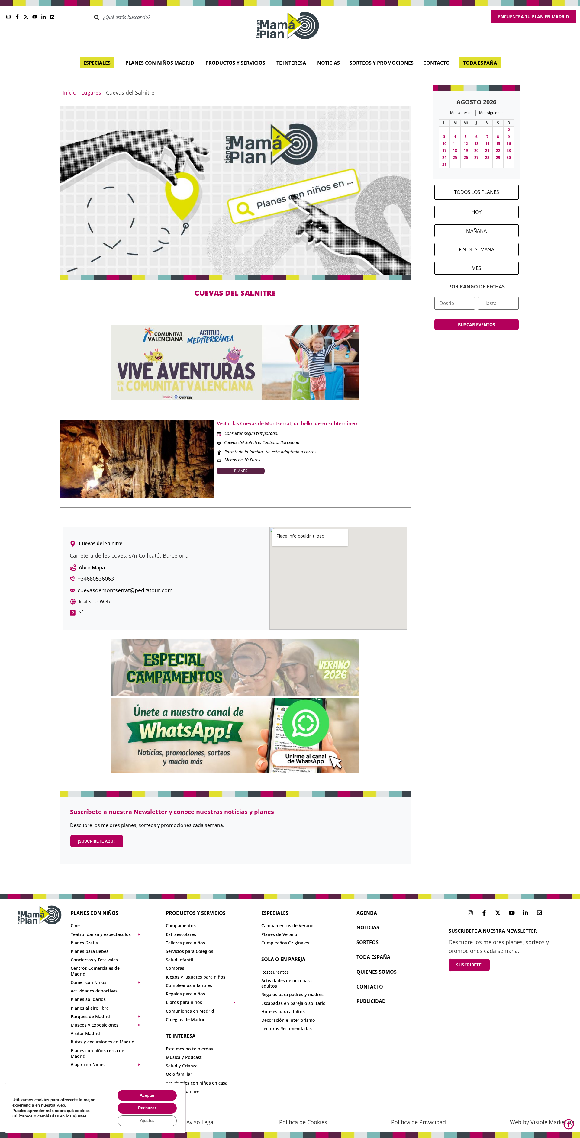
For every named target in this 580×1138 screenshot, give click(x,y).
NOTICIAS (367, 927)
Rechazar (147, 1108)
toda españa (373, 957)
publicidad (371, 1001)
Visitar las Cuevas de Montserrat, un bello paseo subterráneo (287, 423)
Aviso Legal (200, 1122)
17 (444, 150)
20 (476, 150)
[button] (108, 934)
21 (487, 150)
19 (466, 150)
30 (509, 157)
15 (498, 143)
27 (476, 157)
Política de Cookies (303, 1122)
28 (487, 157)
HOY (477, 212)
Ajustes (147, 1121)
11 (455, 143)
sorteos (367, 942)
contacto (369, 986)
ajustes (80, 1116)
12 (466, 143)
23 (509, 150)
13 (476, 143)
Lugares (91, 92)
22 (498, 150)
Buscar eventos (476, 324)
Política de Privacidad (418, 1122)
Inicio (69, 92)
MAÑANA (476, 230)
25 (455, 157)
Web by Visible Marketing (542, 1122)
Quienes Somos (376, 972)
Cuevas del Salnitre (242, 442)
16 (509, 143)
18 (455, 150)
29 (498, 157)
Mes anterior (461, 112)
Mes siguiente (491, 112)
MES (476, 268)
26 (466, 157)
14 (487, 143)
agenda (366, 913)
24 (444, 157)
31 (444, 164)
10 (444, 143)
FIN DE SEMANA (476, 249)
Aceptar (147, 1095)
